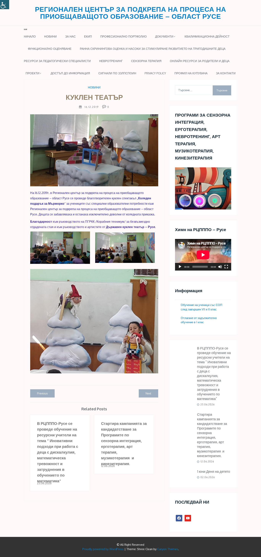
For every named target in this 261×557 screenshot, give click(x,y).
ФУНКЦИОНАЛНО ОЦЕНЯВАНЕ (49, 49)
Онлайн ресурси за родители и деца (199, 61)
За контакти (226, 73)
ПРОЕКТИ (32, 73)
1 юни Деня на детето (213, 471)
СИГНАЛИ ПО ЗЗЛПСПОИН (117, 73)
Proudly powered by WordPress (103, 549)
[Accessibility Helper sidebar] (4, 4)
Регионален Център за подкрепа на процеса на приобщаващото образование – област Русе (130, 12)
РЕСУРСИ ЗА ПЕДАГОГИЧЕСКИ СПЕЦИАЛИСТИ (57, 61)
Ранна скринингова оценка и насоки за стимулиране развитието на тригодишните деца (152, 49)
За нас (70, 36)
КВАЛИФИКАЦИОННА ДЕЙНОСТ (207, 36)
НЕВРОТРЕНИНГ (111, 61)
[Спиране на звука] (220, 267)
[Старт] (180, 267)
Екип (88, 36)
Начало (30, 36)
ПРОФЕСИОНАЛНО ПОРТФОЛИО (123, 36)
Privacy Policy (155, 73)
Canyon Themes (167, 549)
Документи (164, 36)
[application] (203, 255)
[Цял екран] (226, 267)
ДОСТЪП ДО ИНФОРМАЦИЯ (70, 73)
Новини (50, 36)
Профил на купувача (191, 73)
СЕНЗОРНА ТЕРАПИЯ (146, 61)
